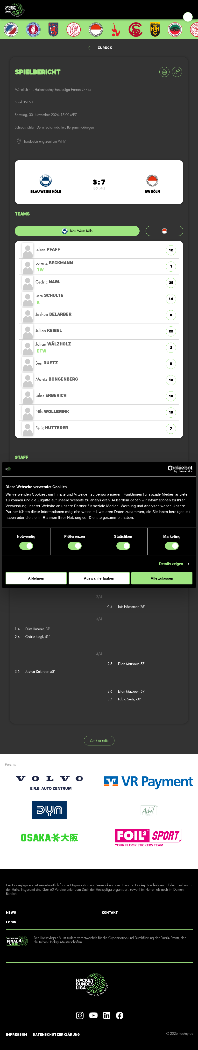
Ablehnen (36, 578)
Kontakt (110, 913)
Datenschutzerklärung (56, 1035)
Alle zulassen (162, 578)
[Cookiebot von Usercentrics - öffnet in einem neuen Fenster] (171, 469)
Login (11, 922)
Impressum (16, 1035)
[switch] (75, 546)
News (11, 913)
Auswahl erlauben (99, 578)
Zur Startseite (99, 740)
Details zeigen (171, 563)
